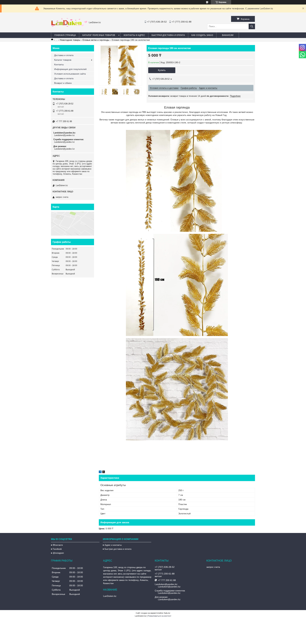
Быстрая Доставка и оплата (168, 35)
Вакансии (227, 35)
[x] (103, 472)
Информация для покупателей (70, 69)
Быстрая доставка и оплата (118, 549)
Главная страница (65, 35)
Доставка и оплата (63, 55)
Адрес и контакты (113, 545)
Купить (162, 70)
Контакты (59, 64)
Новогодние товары (70, 40)
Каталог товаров (62, 60)
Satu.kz (167, 613)
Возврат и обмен (63, 83)
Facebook (57, 549)
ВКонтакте (58, 545)
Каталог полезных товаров (98, 35)
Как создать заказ (202, 35)
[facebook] (100, 472)
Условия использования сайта (70, 73)
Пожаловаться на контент (159, 616)
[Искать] (252, 26)
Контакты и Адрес (134, 35)
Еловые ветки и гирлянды (96, 40)
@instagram (58, 553)
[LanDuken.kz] (69, 26)
